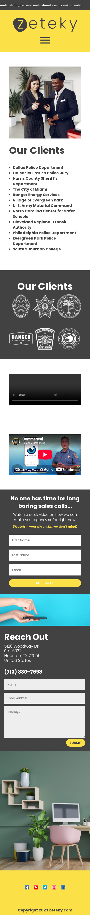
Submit (75, 742)
